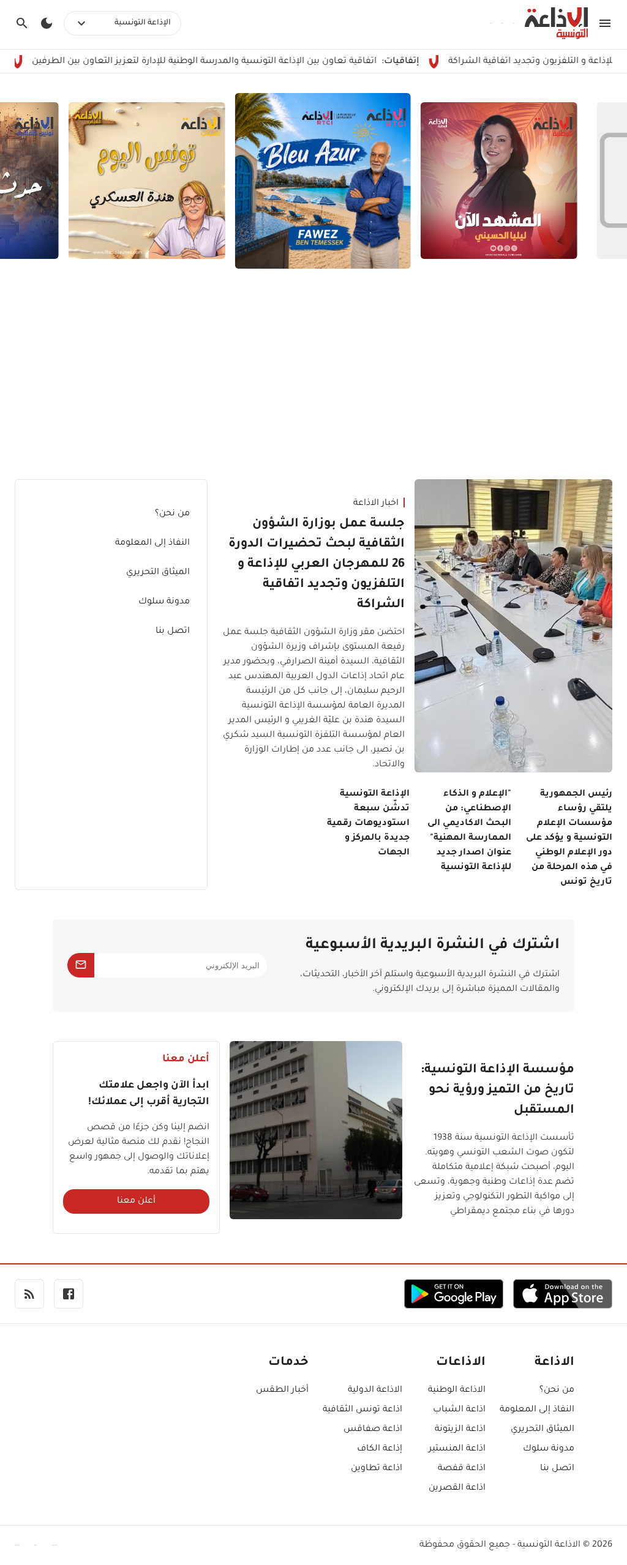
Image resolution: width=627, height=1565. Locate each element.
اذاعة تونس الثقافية (362, 1410)
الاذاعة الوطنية (457, 1390)
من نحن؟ (172, 514)
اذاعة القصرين (457, 1488)
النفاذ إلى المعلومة (152, 543)
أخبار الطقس (282, 1390)
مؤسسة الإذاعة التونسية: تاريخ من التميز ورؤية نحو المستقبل (497, 1091)
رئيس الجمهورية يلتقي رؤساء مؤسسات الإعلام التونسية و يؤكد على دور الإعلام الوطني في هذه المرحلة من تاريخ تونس (569, 838)
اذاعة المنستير (457, 1449)
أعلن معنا (136, 1201)
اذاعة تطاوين (376, 1469)
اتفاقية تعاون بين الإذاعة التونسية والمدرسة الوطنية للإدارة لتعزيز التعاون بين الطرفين (249, 62)
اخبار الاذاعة (376, 504)
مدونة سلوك (164, 602)
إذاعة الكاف (379, 1449)
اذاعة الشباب (459, 1410)
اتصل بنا (173, 632)
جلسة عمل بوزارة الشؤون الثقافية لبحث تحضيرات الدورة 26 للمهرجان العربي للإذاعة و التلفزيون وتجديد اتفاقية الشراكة (316, 565)
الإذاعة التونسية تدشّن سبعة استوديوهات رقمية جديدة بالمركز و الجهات (368, 824)
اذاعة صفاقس (373, 1430)
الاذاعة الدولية (375, 1390)
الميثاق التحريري (158, 573)
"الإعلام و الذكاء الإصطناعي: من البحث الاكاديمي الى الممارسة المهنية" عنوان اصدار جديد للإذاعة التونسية (469, 831)
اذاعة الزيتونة (460, 1430)
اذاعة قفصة (462, 1469)
